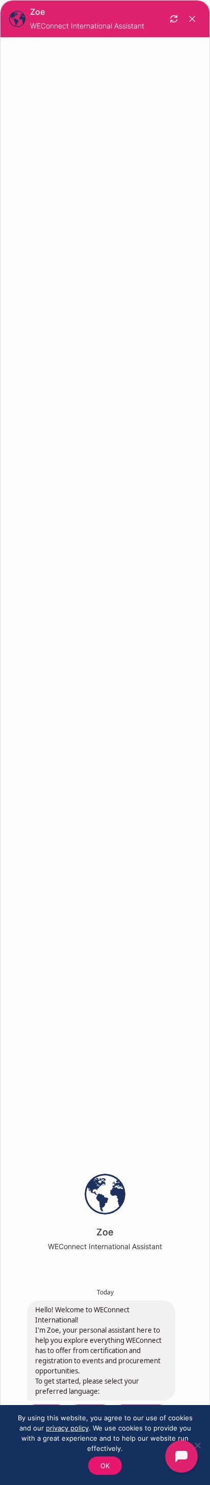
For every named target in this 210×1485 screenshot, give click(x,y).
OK (105, 1466)
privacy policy (67, 1428)
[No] (197, 1445)
